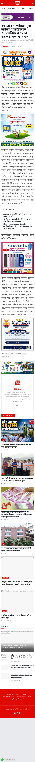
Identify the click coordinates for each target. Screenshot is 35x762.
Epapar (24, 694)
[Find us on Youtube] (15, 713)
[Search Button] (33, 3)
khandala (18, 353)
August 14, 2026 (16, 661)
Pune (24, 353)
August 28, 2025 (6, 483)
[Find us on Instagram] (17, 713)
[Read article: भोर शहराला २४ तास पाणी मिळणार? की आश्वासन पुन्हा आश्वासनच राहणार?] (17, 430)
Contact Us (17, 694)
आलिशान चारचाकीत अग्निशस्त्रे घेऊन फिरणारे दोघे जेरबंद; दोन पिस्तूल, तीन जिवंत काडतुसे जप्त (22, 657)
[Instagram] (17, 83)
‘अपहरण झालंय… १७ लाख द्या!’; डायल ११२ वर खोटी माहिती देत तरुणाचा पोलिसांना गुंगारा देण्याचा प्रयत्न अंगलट (22, 676)
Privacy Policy (13, 699)
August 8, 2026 (16, 669)
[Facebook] (10, 83)
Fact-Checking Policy (8, 696)
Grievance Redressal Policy (23, 696)
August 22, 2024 (16, 46)
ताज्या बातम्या (11, 8)
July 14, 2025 (5, 553)
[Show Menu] (2, 3)
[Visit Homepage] (17, 3)
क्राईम (4, 507)
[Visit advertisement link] (17, 18)
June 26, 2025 (6, 587)
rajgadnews (6, 356)
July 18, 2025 (5, 519)
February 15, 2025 (7, 620)
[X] (21, 83)
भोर (3, 440)
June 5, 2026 (5, 449)
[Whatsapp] (13, 83)
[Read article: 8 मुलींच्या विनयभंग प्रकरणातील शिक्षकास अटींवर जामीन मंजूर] (17, 601)
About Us (10, 694)
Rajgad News (22, 699)
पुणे (18, 8)
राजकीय (31, 8)
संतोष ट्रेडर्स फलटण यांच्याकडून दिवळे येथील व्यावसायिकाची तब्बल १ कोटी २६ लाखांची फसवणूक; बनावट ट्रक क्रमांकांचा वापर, (18, 226)
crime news (9, 353)
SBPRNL (5, 46)
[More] (25, 83)
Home (3, 8)
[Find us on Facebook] (19, 713)
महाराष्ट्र (24, 8)
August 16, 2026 (8, 650)
